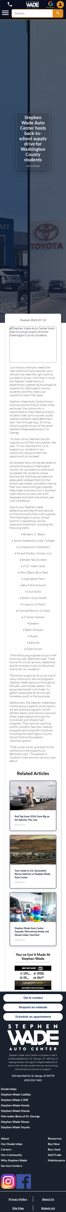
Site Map (18, 1208)
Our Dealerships (11, 1144)
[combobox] (32, 13)
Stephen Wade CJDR (14, 1099)
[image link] (33, 1050)
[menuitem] (20, 1094)
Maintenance (56, 1160)
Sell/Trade (54, 1154)
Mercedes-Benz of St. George (20, 1116)
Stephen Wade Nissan (15, 1121)
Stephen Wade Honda (15, 1105)
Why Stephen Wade (14, 1160)
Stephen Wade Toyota (15, 1127)
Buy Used (54, 1149)
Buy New (54, 1144)
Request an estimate (33, 1007)
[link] (8, 1181)
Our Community (11, 1154)
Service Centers (11, 1165)
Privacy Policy (18, 1199)
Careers (6, 1149)
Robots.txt (48, 1208)
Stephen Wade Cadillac (16, 1094)
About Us (48, 1199)
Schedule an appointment (33, 1016)
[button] (5, 13)
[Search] (58, 13)
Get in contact (33, 997)
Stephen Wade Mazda (15, 1110)
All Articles (33, 165)
